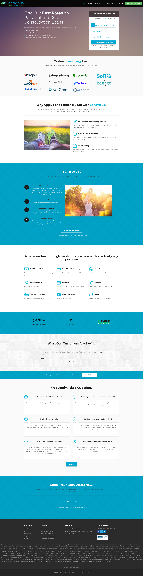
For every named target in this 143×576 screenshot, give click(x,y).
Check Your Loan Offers (134, 3)
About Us (27, 527)
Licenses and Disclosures (60, 570)
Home (83, 3)
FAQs (25, 534)
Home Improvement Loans (48, 534)
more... (71, 462)
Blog (25, 529)
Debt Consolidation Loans (47, 529)
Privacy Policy (76, 565)
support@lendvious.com (74, 527)
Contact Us (27, 536)
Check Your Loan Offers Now (104, 42)
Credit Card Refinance (46, 531)
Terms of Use (67, 565)
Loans (90, 3)
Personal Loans (44, 527)
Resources (98, 3)
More (120, 3)
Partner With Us (110, 3)
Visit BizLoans (89, 373)
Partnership (27, 531)
